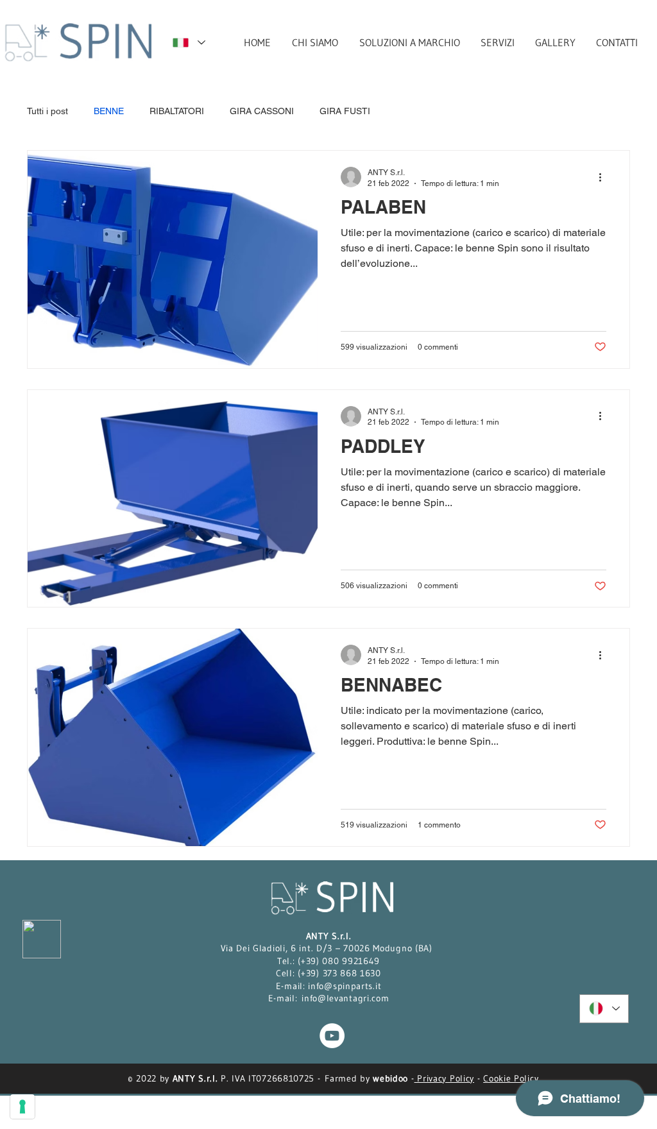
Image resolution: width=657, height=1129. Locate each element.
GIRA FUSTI (345, 111)
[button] (409, 42)
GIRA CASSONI (262, 111)
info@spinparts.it (344, 986)
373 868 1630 (352, 973)
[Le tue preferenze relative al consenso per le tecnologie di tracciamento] (22, 1106)
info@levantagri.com (345, 998)
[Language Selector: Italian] (188, 42)
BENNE (109, 111)
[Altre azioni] (604, 177)
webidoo (390, 1078)
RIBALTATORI (176, 111)
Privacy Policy (444, 1078)
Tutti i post (47, 111)
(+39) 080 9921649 (339, 961)
